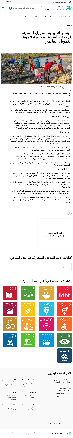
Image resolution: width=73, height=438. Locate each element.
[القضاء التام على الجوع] (46, 293)
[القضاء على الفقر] (64, 293)
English (8, 2)
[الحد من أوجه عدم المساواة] (46, 324)
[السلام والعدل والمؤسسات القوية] (9, 340)
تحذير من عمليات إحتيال (20, 432)
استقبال (70, 16)
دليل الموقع (33, 434)
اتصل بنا (34, 432)
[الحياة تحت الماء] (46, 340)
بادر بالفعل (33, 392)
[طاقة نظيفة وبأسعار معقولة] (27, 309)
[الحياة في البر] (27, 340)
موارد (34, 404)
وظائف (14, 404)
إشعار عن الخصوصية (9, 432)
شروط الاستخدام (26, 434)
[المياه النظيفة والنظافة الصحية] (46, 309)
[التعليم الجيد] (9, 293)
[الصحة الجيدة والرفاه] (27, 293)
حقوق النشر (29, 432)
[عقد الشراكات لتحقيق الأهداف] (64, 355)
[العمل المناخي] (64, 340)
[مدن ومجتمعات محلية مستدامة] (27, 324)
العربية (3, 2)
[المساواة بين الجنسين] (64, 309)
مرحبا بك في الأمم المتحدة (60, 2)
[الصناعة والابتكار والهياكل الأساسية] (64, 324)
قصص (64, 16)
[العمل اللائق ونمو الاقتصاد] (9, 309)
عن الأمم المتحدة (31, 379)
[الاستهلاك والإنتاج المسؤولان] (9, 324)
